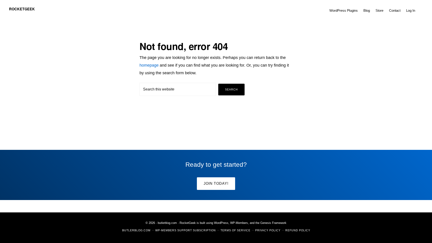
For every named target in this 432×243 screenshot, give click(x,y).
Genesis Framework (273, 223)
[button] (420, 7)
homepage (149, 65)
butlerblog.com (167, 223)
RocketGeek (22, 8)
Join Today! (216, 183)
